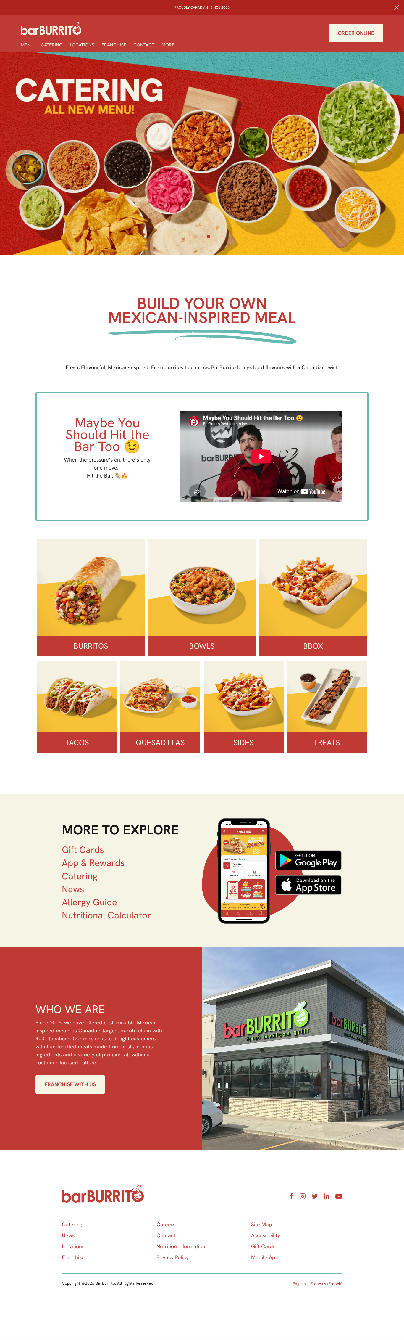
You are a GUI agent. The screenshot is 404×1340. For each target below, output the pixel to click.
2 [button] (202, 236)
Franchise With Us (70, 1084)
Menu (27, 45)
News (73, 889)
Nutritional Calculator (106, 915)
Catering (52, 45)
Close (396, 7)
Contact (143, 45)
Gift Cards (83, 850)
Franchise (113, 45)
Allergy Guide (89, 902)
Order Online (356, 33)
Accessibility (265, 1235)
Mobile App (265, 1257)
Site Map (261, 1224)
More (167, 45)
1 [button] (195, 236)
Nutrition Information (180, 1246)
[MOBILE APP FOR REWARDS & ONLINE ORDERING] (272, 871)
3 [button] (208, 236)
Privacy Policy (172, 1257)
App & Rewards (93, 863)
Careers (165, 1224)
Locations (82, 45)
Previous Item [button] (16, 160)
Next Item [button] (389, 160)
